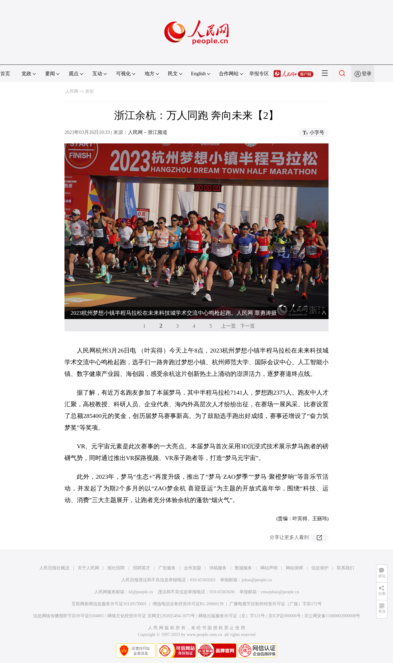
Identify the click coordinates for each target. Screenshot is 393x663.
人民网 (71, 91)
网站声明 (269, 568)
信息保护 (320, 568)
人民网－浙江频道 (147, 132)
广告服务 (167, 568)
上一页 (228, 326)
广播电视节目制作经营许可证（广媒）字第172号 (275, 604)
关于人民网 (88, 568)
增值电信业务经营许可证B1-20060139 (188, 604)
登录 (367, 73)
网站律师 (294, 568)
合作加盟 (192, 568)
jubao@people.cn (257, 580)
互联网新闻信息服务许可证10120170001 (109, 604)
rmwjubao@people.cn (280, 592)
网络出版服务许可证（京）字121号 (231, 616)
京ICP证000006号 (284, 616)
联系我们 (345, 568)
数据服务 (243, 568)
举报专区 (259, 73)
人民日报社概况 (54, 568)
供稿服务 (218, 568)
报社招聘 (116, 568)
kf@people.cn (141, 592)
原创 (89, 91)
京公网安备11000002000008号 (332, 616)
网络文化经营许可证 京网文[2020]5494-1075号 (151, 616)
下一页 (247, 326)
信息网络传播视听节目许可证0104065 (68, 616)
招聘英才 (141, 568)
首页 (5, 73)
